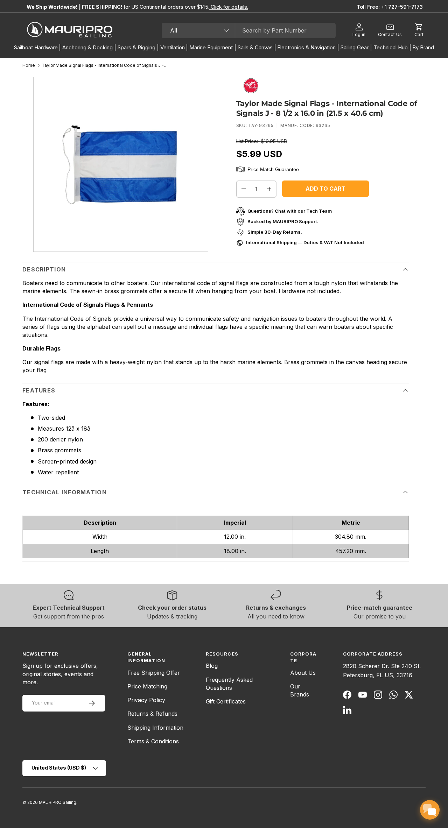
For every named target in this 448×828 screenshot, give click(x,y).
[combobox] (249, 30)
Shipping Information (155, 727)
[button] (419, 30)
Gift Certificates (226, 701)
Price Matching (147, 686)
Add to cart (325, 188)
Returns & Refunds (152, 713)
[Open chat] (430, 810)
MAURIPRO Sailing (57, 802)
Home (28, 65)
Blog (212, 665)
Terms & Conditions (153, 741)
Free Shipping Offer (153, 672)
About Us (303, 672)
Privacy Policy (146, 699)
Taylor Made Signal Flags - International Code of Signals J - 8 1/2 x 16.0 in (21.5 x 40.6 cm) (105, 65)
